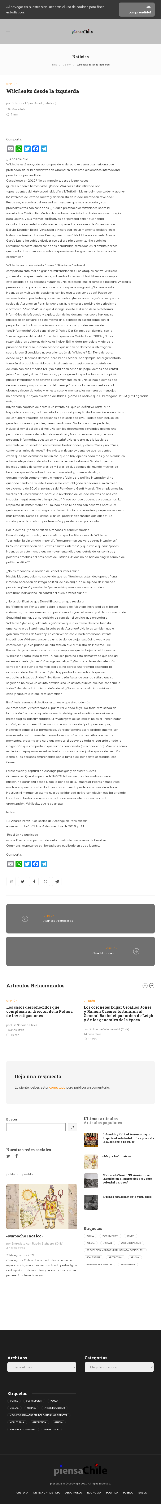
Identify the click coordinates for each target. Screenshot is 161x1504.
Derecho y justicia (46, 1492)
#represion (115, 1257)
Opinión (67, 64)
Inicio (54, 64)
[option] (41, 1016)
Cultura (22, 1492)
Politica (112, 1492)
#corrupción (110, 1235)
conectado (57, 1087)
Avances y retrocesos (58, 921)
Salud (142, 1492)
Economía (94, 1492)
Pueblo (128, 1492)
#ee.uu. (91, 1243)
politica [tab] (12, 1174)
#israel (107, 1243)
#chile (90, 1235)
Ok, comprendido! (140, 9)
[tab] (101, 1119)
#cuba (130, 1235)
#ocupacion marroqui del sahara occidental (115, 1250)
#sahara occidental (99, 1264)
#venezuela (128, 1264)
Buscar (12, 1119)
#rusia (135, 1257)
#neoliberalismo (131, 1243)
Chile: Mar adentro (105, 953)
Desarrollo (73, 1492)
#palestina (93, 1257)
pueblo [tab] (27, 1174)
